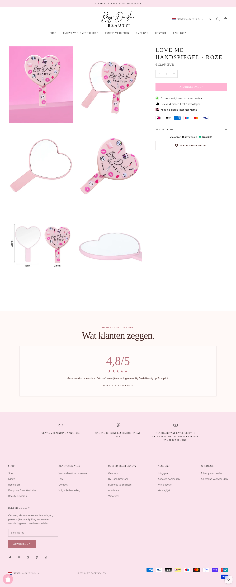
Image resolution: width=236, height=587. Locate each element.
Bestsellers (14, 484)
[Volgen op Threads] (28, 557)
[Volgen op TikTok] (46, 557)
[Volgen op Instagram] (19, 557)
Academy (113, 490)
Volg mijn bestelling (69, 490)
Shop (11, 473)
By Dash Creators (118, 478)
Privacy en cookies (211, 473)
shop (53, 33)
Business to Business (119, 484)
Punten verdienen (117, 33)
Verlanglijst (164, 490)
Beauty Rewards (17, 495)
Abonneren (22, 543)
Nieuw (11, 478)
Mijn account (165, 484)
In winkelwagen (191, 87)
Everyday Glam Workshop (80, 33)
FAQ (61, 478)
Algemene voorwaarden (214, 478)
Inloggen (163, 473)
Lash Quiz (179, 33)
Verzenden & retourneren (73, 473)
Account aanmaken (169, 478)
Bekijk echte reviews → (118, 385)
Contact (160, 33)
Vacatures (113, 495)
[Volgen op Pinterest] (37, 557)
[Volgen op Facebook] (10, 557)
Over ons (142, 33)
